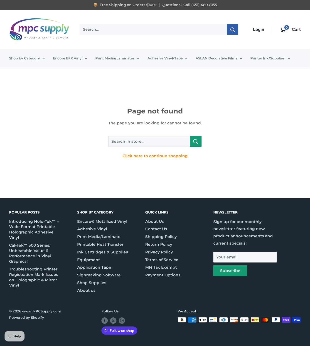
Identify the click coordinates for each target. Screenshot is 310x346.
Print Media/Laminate (99, 236)
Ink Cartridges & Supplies (102, 252)
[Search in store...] (196, 141)
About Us (154, 221)
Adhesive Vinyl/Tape (165, 58)
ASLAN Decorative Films (216, 58)
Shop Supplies (91, 282)
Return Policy (158, 244)
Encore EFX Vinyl (67, 58)
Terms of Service (161, 260)
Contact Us (156, 229)
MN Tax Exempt (161, 267)
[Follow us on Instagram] (122, 320)
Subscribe (230, 270)
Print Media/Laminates (115, 58)
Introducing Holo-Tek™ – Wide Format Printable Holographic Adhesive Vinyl (34, 229)
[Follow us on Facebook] (104, 320)
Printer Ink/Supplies (267, 58)
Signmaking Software (99, 275)
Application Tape (94, 267)
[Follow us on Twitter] (113, 320)
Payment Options (162, 275)
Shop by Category (24, 58)
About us (86, 290)
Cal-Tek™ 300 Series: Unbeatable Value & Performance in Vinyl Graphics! (30, 253)
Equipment (88, 260)
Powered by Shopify (26, 317)
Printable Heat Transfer (100, 244)
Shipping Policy (161, 236)
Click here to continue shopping (155, 156)
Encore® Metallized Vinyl (102, 221)
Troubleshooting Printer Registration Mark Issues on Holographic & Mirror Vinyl (33, 277)
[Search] (232, 29)
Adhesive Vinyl (92, 229)
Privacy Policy (159, 252)
